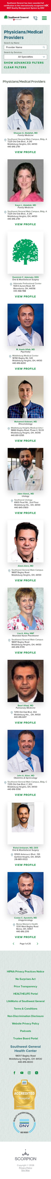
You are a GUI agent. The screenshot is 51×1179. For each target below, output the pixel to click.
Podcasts (25, 1031)
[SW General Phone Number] (35, 18)
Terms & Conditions (25, 1008)
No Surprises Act (25, 979)
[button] (44, 18)
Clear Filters (15, 67)
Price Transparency (25, 986)
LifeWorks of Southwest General (26, 1001)
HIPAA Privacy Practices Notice (25, 971)
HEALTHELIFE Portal (25, 993)
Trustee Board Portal (25, 1038)
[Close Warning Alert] (47, 5)
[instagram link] (29, 1073)
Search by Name (11, 43)
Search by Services (13, 52)
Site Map (25, 1170)
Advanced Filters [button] (24, 62)
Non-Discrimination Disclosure (25, 1016)
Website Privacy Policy (25, 1023)
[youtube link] (21, 1073)
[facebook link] (14, 1073)
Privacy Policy (25, 1168)
